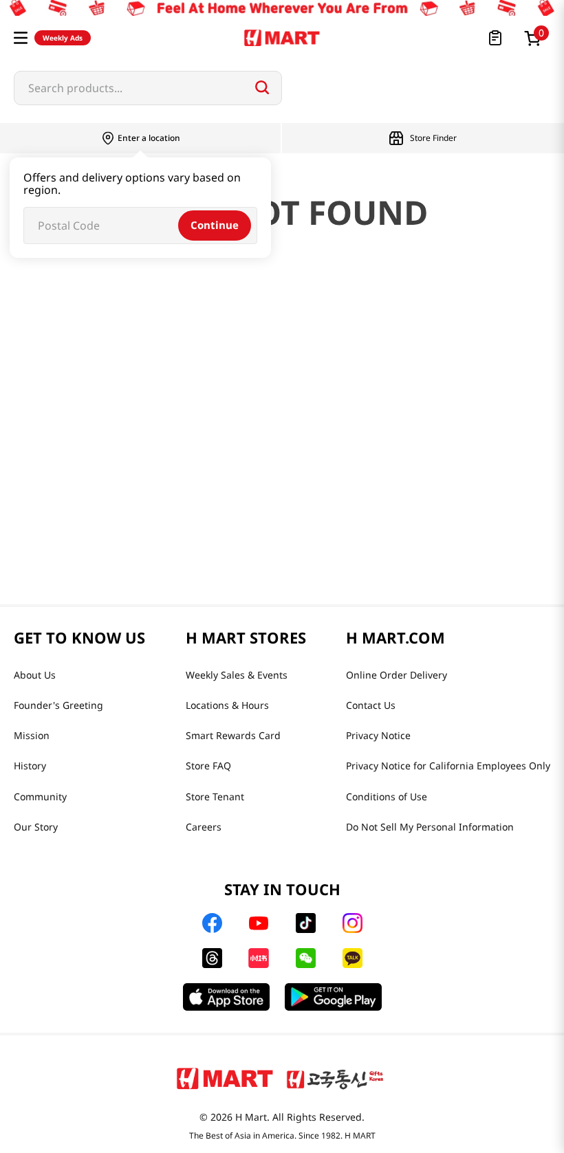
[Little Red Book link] (258, 958)
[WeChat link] (306, 958)
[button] (21, 38)
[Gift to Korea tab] (335, 1078)
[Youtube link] (258, 923)
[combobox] (148, 88)
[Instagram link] (352, 923)
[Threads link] (212, 958)
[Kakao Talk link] (352, 958)
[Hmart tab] (225, 1078)
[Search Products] (262, 87)
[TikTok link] (306, 923)
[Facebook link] (212, 923)
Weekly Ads (63, 38)
